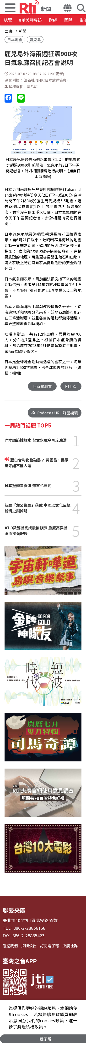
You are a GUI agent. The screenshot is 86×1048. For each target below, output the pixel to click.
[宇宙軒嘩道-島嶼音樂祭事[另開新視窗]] (43, 574)
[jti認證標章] (42, 982)
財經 (53, 20)
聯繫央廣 (14, 910)
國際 (68, 20)
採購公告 (29, 946)
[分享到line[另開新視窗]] (21, 98)
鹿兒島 (35, 39)
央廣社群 (70, 946)
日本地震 (14, 39)
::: (6, 31)
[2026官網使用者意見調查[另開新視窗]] (43, 796)
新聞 (22, 31)
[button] (67, 8)
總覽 (8, 20)
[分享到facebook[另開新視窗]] (8, 98)
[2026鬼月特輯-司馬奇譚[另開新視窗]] (43, 741)
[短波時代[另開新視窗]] (43, 685)
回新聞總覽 (42, 386)
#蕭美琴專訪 (30, 20)
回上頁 (71, 386)
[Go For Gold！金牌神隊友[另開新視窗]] (43, 629)
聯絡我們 (10, 946)
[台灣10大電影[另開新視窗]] (43, 852)
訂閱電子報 (49, 946)
